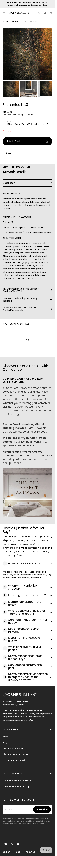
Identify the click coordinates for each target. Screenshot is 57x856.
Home (5, 21)
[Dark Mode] (39, 13)
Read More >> (29, 275)
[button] (4, 13)
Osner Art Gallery (21, 698)
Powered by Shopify (15, 702)
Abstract (15, 21)
